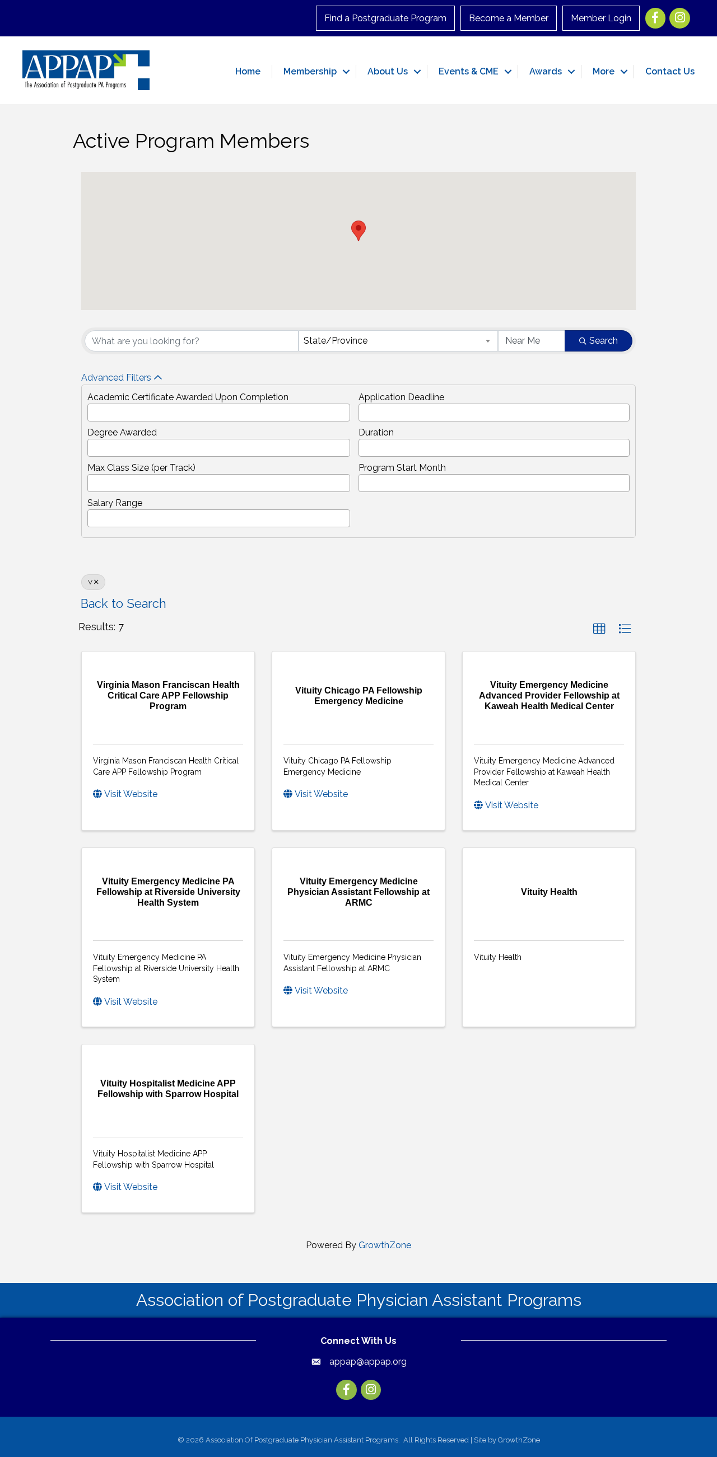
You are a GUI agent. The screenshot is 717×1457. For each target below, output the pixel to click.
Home (247, 71)
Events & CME (469, 71)
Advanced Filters (116, 377)
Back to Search (123, 604)
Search (603, 340)
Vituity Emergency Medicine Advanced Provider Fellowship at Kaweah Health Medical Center (544, 771)
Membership (310, 71)
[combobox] (398, 341)
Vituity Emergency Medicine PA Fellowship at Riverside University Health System (166, 968)
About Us (387, 71)
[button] (358, 231)
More (603, 71)
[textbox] (94, 409)
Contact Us (670, 71)
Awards (545, 71)
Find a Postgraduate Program (385, 18)
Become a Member (508, 18)
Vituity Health (498, 957)
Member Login (601, 18)
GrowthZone (384, 1245)
